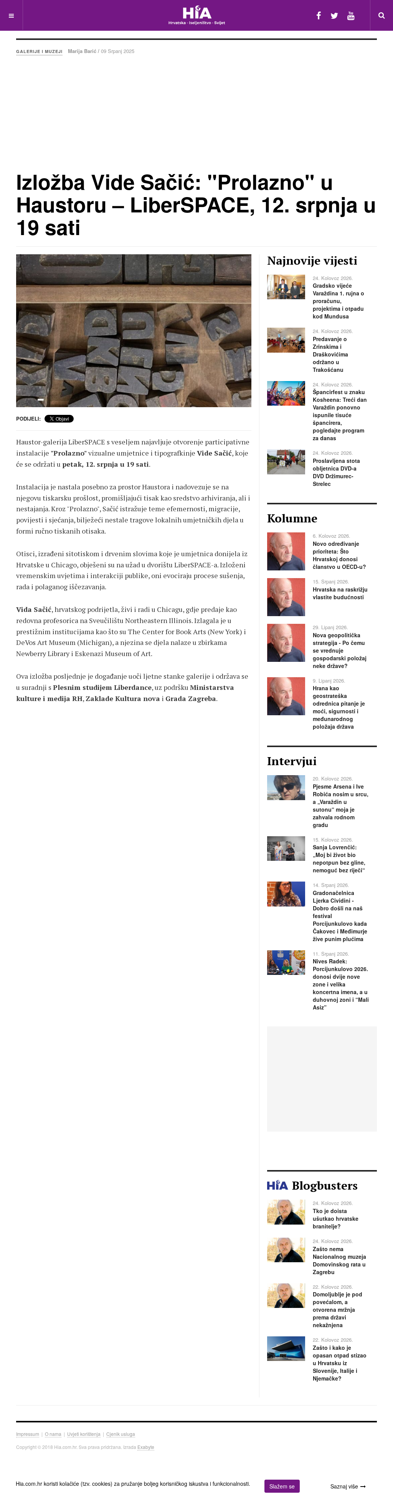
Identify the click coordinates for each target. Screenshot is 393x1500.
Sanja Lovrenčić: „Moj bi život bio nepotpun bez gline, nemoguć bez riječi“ (339, 858)
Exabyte (145, 1447)
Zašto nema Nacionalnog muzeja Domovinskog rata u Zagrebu (339, 1260)
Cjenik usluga (120, 1433)
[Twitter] (334, 15)
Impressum (27, 1433)
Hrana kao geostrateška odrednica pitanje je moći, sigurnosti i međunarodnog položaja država (339, 707)
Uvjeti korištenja (84, 1433)
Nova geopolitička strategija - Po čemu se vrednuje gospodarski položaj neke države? (340, 650)
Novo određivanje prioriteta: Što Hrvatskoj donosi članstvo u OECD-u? (339, 555)
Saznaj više (344, 1486)
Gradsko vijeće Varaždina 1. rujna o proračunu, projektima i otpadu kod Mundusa (338, 301)
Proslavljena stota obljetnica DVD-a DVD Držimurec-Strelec (336, 472)
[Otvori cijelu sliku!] (133, 331)
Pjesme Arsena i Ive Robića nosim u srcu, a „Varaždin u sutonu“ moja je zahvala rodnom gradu (340, 805)
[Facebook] (318, 15)
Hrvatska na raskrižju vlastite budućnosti (340, 593)
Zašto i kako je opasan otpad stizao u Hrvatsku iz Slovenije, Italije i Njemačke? (340, 1363)
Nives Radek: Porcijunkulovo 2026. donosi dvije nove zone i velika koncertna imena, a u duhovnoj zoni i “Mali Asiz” (341, 984)
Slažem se (282, 1486)
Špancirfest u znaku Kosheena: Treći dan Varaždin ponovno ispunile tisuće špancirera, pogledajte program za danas (340, 415)
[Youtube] (351, 15)
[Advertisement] (196, 112)
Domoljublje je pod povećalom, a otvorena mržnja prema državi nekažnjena (337, 1309)
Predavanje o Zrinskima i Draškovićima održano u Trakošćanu (330, 354)
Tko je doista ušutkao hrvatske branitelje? (335, 1218)
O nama (53, 1433)
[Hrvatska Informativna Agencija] (196, 15)
